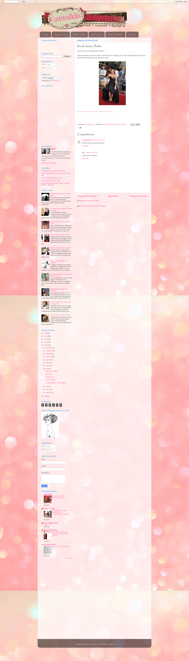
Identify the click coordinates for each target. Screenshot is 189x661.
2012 (45, 339)
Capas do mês (60, 34)
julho (47, 363)
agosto (48, 360)
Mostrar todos (68, 558)
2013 (45, 336)
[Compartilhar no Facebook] (137, 124)
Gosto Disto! (48, 494)
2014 (45, 333)
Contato (132, 34)
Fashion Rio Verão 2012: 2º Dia (60, 315)
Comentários (48, 68)
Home (45, 34)
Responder (85, 146)
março (48, 389)
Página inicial (113, 196)
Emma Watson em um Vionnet (59, 235)
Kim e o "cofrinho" (50, 380)
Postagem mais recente (87, 196)
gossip (111, 124)
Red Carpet (96, 34)
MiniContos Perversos (50, 530)
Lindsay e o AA (49, 377)
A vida (45, 525)
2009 (45, 396)
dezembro (49, 348)
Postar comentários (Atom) (90, 200)
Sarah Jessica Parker (51, 371)
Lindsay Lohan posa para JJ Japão (60, 248)
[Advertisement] (52, 573)
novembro (49, 351)
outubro (48, 354)
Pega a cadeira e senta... (51, 523)
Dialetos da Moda (49, 508)
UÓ (126, 124)
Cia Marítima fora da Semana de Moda (53, 171)
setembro (49, 357)
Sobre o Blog (79, 34)
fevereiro (49, 392)
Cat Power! (48, 374)
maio (47, 369)
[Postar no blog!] (133, 124)
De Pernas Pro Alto (49, 544)
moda (115, 124)
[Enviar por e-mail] (131, 124)
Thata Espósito (86, 140)
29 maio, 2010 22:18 (98, 140)
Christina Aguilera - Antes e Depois (55, 383)
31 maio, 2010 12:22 (91, 152)
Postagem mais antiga (138, 196)
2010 (45, 345)
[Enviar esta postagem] (80, 127)
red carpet (121, 124)
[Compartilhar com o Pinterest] (139, 124)
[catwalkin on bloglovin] (50, 438)
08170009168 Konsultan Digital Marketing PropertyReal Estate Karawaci (61, 512)
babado (106, 124)
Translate (56, 80)
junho (47, 366)
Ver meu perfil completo (48, 163)
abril (47, 386)
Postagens (47, 64)
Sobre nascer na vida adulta (60, 546)
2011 (45, 342)
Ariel (54, 149)
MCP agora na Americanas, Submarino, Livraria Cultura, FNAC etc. (60, 533)
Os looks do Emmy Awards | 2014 (51, 178)
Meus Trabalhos (115, 34)
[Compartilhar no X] (135, 124)
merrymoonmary (94, 644)
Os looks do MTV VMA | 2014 (50, 180)
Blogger (111, 644)
